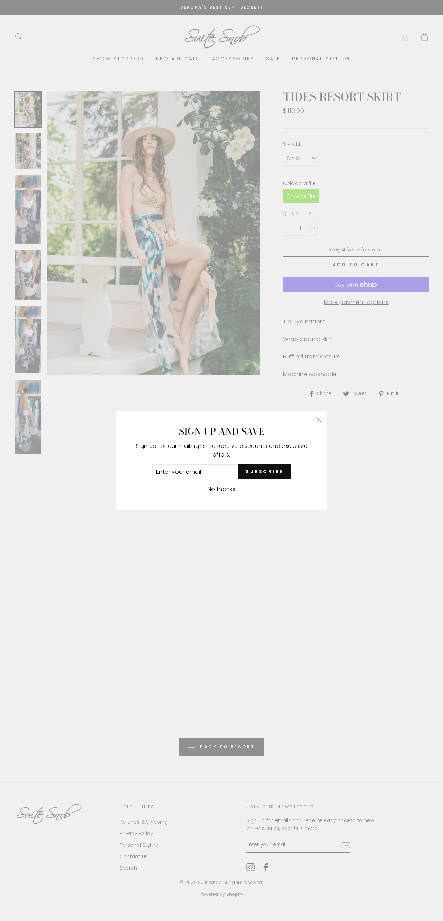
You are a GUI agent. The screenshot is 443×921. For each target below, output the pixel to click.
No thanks (222, 489)
